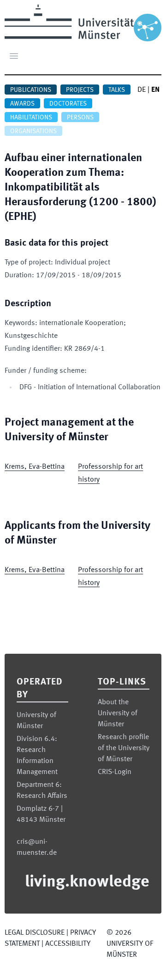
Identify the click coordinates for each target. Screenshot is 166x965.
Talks (116, 90)
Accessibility (67, 944)
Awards (22, 104)
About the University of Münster (117, 713)
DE (141, 90)
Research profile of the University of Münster (123, 748)
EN (155, 90)
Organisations (33, 131)
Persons (80, 117)
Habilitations (31, 117)
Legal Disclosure (35, 933)
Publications (30, 90)
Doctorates (68, 104)
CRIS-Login (114, 772)
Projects (80, 90)
